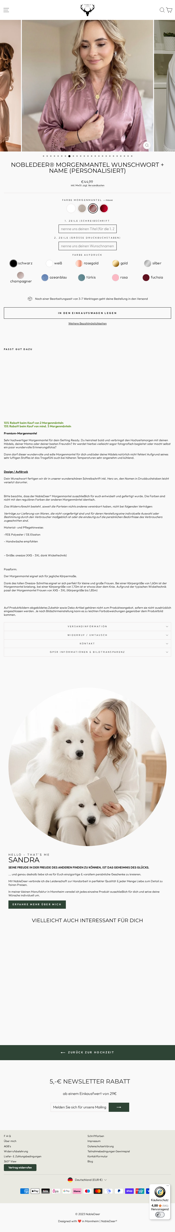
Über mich (10, 1141)
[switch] (160, 1214)
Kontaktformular (98, 1156)
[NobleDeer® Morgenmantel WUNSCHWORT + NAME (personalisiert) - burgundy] (22, 401)
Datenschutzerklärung (101, 1146)
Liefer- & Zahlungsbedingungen (22, 1156)
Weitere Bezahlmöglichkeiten (87, 323)
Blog (90, 1161)
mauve (93, 208)
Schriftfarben (96, 1136)
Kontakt (87, 643)
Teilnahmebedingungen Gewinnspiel (109, 1151)
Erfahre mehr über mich (37, 904)
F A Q (7, 1136)
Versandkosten (96, 185)
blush (82, 208)
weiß (71, 208)
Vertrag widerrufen (20, 1167)
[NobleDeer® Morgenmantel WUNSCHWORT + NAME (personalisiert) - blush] (11, 401)
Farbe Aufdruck (87, 255)
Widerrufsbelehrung (16, 1151)
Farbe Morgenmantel (87, 200)
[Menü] (167, 1187)
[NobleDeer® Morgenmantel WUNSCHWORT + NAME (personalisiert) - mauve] (17, 401)
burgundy (103, 208)
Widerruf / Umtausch (87, 635)
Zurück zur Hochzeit (91, 1052)
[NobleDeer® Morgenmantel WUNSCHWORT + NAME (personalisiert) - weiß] (6, 401)
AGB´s (7, 1146)
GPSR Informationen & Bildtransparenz (87, 652)
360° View (10, 1161)
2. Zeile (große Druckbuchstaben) (87, 237)
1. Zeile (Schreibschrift (87, 221)
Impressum (94, 1141)
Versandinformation (88, 626)
